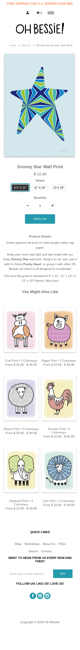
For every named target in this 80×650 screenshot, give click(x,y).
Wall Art (26, 45)
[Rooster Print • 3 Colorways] (59, 425)
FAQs (61, 544)
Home (12, 45)
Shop (18, 544)
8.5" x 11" (20, 187)
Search (33, 551)
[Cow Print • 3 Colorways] (21, 356)
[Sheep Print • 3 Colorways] (21, 425)
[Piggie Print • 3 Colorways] (59, 356)
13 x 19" (58, 187)
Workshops (32, 544)
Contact (46, 551)
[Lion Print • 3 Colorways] (59, 496)
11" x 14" (40, 187)
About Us (49, 544)
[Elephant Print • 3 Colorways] (21, 496)
